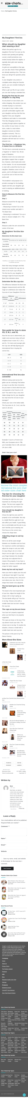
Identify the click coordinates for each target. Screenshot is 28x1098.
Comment (5, 826)
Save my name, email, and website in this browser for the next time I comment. (13, 861)
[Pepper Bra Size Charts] (5, 682)
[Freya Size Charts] (5, 668)
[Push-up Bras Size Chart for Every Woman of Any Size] (20, 693)
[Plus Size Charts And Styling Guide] (5, 746)
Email (3, 845)
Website (4, 851)
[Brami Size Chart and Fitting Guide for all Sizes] (12, 713)
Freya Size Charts (14, 666)
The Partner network (7, 969)
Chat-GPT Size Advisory (8, 990)
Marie (12, 41)
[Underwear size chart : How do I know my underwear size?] (5, 644)
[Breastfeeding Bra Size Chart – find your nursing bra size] (12, 753)
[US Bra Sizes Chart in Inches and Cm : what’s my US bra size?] (12, 673)
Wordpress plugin (6, 987)
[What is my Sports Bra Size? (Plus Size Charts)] (12, 737)
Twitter (19, 762)
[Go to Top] (24, 1095)
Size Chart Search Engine (8, 993)
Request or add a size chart (9, 979)
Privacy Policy (5, 966)
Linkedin (19, 765)
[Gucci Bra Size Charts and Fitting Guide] (5, 730)
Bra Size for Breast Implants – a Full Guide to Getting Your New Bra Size (18, 722)
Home (2, 11)
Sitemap (4, 982)
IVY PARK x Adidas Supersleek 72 (21, 772)
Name (3, 838)
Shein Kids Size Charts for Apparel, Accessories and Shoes (17, 896)
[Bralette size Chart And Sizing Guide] (5, 706)
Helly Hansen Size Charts (11, 1020)
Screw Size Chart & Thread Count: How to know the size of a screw (16, 933)
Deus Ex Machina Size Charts (4, 1025)
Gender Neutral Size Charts (24, 1077)
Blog (3, 977)
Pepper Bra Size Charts (16, 680)
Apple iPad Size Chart (13, 926)
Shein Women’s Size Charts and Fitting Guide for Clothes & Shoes (16, 881)
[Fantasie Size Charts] (12, 651)
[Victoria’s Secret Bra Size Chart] (12, 687)
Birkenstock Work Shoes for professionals (7, 772)
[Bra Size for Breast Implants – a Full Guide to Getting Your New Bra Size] (5, 722)
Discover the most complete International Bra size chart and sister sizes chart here (14, 488)
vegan (9, 1086)
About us (4, 963)
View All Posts (13, 809)
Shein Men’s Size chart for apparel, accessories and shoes (17, 888)
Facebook (8, 762)
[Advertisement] (14, 26)
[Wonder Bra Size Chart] (20, 657)
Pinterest (8, 765)
